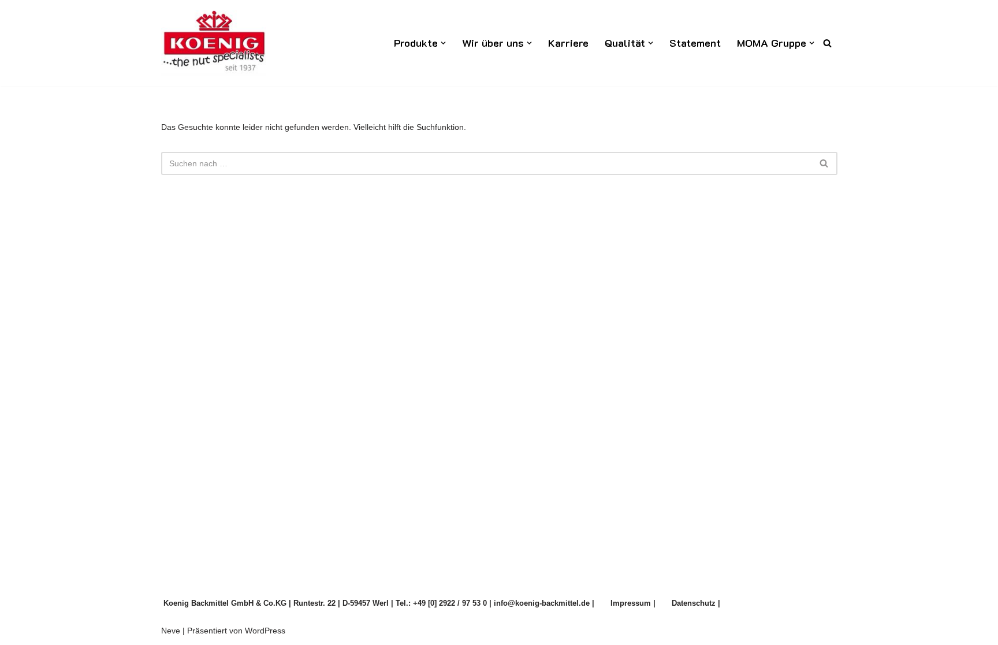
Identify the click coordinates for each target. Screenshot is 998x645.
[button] (443, 43)
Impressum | (633, 603)
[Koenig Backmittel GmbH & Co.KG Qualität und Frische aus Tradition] (213, 43)
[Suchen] (827, 43)
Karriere (568, 43)
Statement (695, 43)
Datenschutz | (696, 603)
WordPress (265, 630)
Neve (170, 630)
